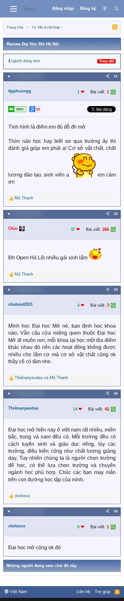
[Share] (108, 76)
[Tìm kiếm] (116, 8)
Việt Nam (18, 591)
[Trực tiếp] (105, 8)
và (41, 377)
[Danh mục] (13, 9)
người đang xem (25, 61)
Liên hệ (83, 591)
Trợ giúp (102, 591)
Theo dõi (106, 61)
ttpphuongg (19, 91)
